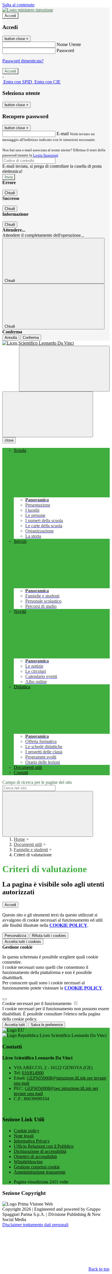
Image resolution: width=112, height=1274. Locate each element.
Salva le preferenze (47, 1025)
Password (65, 50)
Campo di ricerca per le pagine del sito (37, 782)
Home (19, 839)
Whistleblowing (28, 1161)
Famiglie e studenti (31, 849)
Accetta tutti (23, 941)
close (9, 440)
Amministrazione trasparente (39, 1172)
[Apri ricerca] (64, 368)
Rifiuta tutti (49, 935)
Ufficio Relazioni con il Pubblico (44, 1146)
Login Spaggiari (45, 155)
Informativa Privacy (32, 1141)
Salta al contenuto (18, 4)
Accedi (10, 16)
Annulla (11, 337)
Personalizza (15, 935)
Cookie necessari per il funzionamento (37, 1003)
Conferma (31, 337)
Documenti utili (28, 844)
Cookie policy (26, 1130)
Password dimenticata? (23, 60)
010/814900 (33, 1072)
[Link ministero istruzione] (27, 9)
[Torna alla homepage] (56, 343)
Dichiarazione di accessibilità (40, 1151)
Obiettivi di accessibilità (35, 1156)
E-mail (63, 133)
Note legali (24, 1135)
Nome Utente (69, 44)
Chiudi (10, 193)
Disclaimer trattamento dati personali (35, 1224)
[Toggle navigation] (47, 414)
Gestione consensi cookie (37, 1166)
